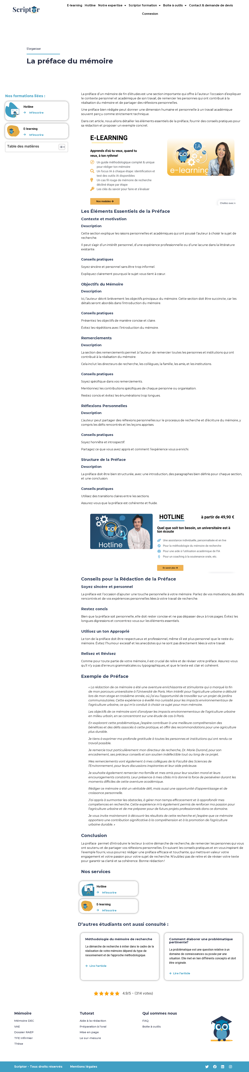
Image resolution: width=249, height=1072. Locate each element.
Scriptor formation (143, 5)
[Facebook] (214, 1066)
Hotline (90, 5)
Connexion (150, 13)
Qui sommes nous (159, 1013)
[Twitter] (207, 1066)
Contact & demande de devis (211, 5)
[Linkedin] (222, 1066)
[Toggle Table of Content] (60, 147)
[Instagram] (230, 1066)
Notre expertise (110, 5)
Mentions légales (83, 1066)
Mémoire (23, 1013)
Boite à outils (173, 5)
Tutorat (87, 1013)
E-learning (74, 5)
